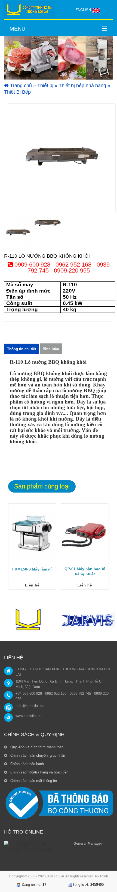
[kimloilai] (29, 620)
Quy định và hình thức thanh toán (36, 747)
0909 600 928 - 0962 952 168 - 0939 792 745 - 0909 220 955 (61, 267)
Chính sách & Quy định (34, 734)
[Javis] (88, 620)
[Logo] (29, 9)
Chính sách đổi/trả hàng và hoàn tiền (38, 772)
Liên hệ (32, 585)
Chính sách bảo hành (26, 764)
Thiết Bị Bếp (17, 92)
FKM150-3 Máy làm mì (32, 569)
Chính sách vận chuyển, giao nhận (37, 755)
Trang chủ (20, 85)
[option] (61, 158)
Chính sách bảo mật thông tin (33, 781)
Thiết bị (45, 85)
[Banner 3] (58, 58)
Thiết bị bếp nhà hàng (82, 85)
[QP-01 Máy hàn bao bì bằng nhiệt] (84, 534)
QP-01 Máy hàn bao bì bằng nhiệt (84, 571)
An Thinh (101, 876)
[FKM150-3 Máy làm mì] (32, 534)
